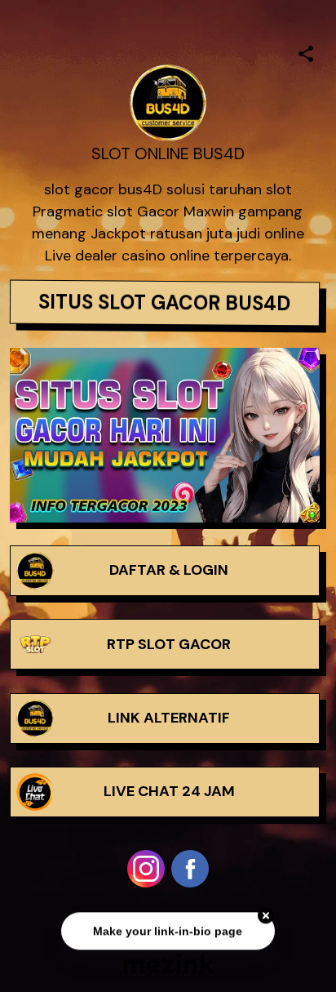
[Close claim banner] (266, 918)
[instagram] (146, 868)
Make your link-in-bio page (167, 932)
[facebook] (190, 868)
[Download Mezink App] (168, 963)
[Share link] (306, 51)
